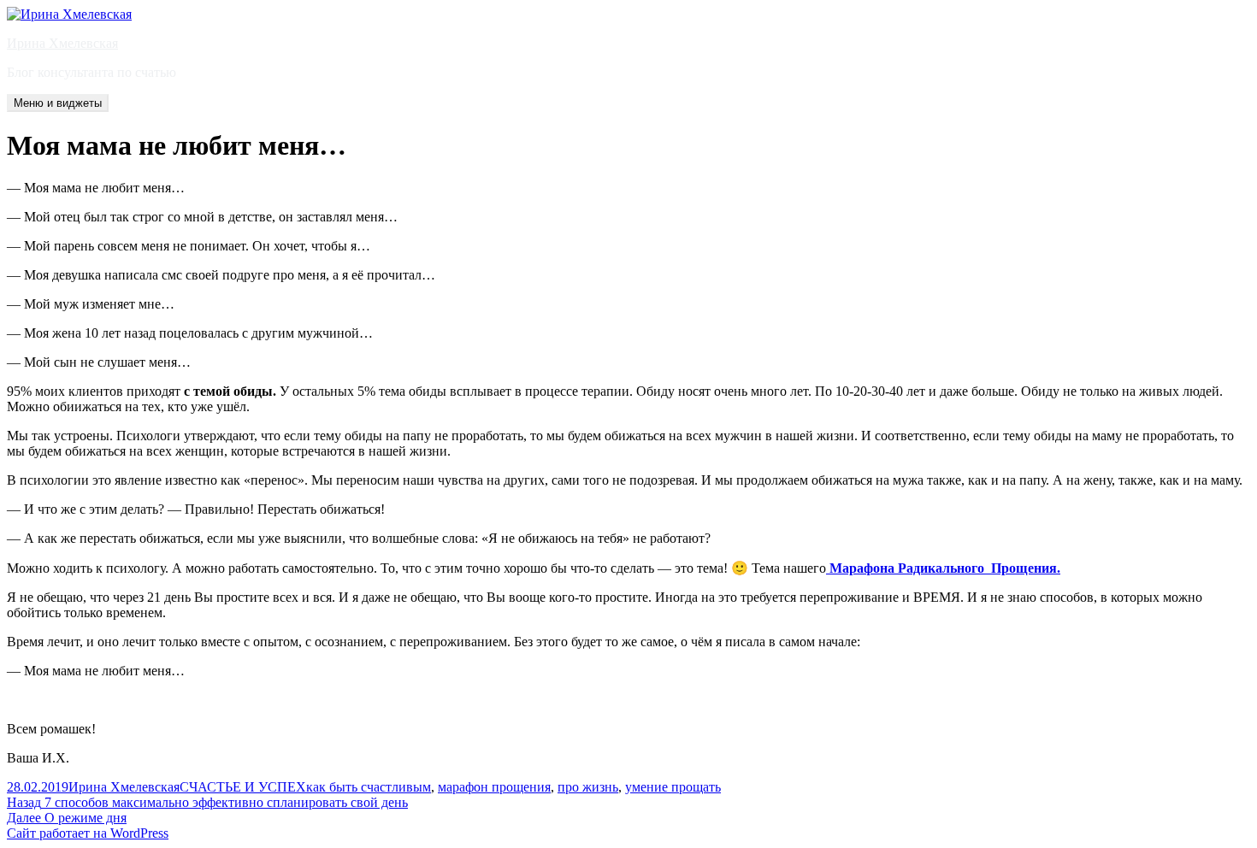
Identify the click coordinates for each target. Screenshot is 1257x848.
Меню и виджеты (58, 103)
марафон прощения (494, 787)
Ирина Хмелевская (62, 43)
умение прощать (673, 787)
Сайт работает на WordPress (87, 833)
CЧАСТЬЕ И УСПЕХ (243, 787)
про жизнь (588, 787)
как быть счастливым (368, 787)
